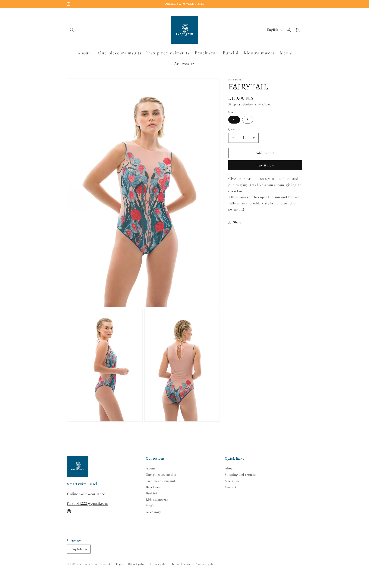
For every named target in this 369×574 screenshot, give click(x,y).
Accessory (153, 512)
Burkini (151, 493)
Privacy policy (159, 564)
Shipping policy (206, 564)
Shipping (234, 104)
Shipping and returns (240, 474)
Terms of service (182, 564)
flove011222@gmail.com (87, 503)
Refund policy (137, 564)
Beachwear (154, 487)
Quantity (234, 129)
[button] (71, 30)
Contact (230, 487)
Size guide (232, 481)
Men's (150, 506)
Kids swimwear (157, 499)
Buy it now (265, 165)
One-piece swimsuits (161, 474)
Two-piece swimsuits (161, 481)
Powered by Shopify (112, 564)
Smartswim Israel (88, 564)
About (150, 469)
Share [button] (237, 222)
